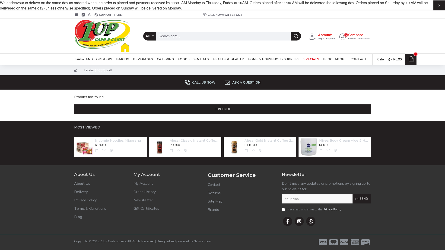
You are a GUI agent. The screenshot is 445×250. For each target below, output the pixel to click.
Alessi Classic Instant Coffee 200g (195, 140)
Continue (222, 109)
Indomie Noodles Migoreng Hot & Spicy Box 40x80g (120, 140)
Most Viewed (87, 127)
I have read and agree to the (313, 209)
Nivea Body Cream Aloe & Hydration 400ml (344, 140)
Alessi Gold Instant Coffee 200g (270, 140)
